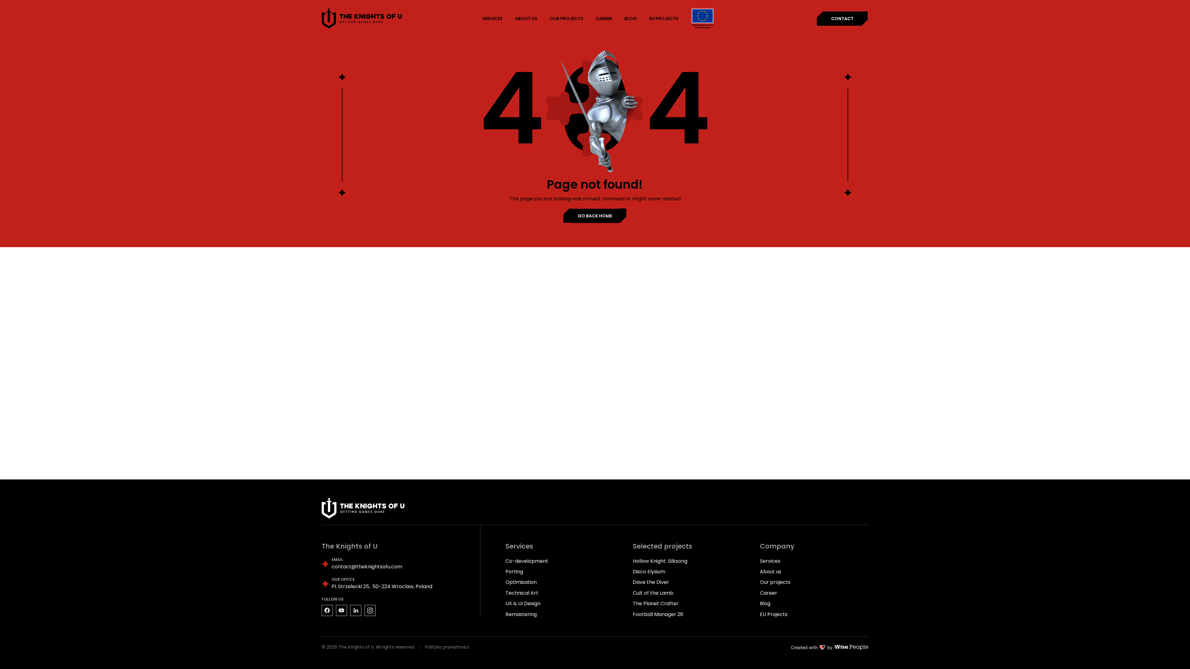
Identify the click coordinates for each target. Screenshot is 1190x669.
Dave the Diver (651, 582)
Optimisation (521, 582)
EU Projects (773, 614)
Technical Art (521, 593)
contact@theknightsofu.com (367, 566)
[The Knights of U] (362, 18)
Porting (514, 571)
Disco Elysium (649, 571)
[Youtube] (341, 610)
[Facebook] (327, 610)
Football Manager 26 (658, 614)
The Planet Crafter (656, 603)
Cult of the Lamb (653, 593)
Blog (765, 603)
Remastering (521, 614)
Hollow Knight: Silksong (660, 561)
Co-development (526, 561)
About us (770, 571)
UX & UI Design (522, 603)
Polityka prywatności (447, 647)
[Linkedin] (355, 610)
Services (770, 561)
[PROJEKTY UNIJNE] (702, 19)
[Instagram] (370, 610)
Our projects (775, 582)
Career (768, 593)
